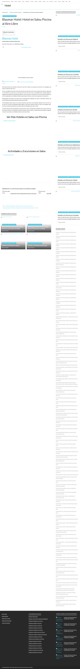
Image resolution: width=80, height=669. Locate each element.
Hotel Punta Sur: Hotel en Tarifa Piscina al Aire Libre (67, 474)
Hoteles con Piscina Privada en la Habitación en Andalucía (70, 624)
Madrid (12, 1)
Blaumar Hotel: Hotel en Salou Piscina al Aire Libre (66, 364)
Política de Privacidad (6, 620)
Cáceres (59, 1)
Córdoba (31, 1)
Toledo (23, 1)
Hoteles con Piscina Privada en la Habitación (38, 618)
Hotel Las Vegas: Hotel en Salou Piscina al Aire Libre (67, 347)
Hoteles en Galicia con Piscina (35, 641)
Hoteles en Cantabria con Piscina (36, 630)
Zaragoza (40, 1)
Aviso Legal (4, 614)
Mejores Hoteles (5, 230)
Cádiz (69, 1)
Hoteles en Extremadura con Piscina (36, 639)
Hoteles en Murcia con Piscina (35, 645)
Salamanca (27, 1)
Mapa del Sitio (5, 616)
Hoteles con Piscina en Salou (9, 120)
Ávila (66, 1)
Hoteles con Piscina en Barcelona (37, 245)
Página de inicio (5, 12)
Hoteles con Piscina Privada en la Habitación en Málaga (70, 637)
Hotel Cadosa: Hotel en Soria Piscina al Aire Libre (66, 557)
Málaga (63, 1)
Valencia (35, 1)
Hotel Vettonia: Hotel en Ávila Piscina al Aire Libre (66, 582)
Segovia (44, 1)
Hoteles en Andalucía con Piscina (36, 621)
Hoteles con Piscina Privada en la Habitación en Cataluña (70, 649)
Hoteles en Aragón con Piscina (35, 623)
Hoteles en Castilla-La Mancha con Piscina (38, 634)
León (47, 1)
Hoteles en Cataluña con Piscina (16, 12)
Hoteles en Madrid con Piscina (35, 643)
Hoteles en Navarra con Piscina (35, 648)
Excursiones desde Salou (8, 154)
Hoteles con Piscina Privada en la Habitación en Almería (70, 643)
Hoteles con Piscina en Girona (10, 245)
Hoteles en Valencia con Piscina (35, 652)
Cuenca (55, 1)
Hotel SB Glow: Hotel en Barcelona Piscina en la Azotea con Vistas (12, 227)
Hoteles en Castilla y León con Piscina (37, 632)
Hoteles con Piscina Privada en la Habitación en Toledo (70, 656)
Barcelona (51, 1)
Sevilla (15, 1)
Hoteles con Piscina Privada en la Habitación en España (70, 618)
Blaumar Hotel (10, 38)
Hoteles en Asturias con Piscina (35, 625)
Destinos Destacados (63, 36)
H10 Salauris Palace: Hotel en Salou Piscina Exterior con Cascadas (38, 227)
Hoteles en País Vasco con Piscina (36, 650)
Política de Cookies (6, 618)
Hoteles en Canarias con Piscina (35, 627)
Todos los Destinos (6, 623)
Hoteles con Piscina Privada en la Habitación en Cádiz (70, 630)
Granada (19, 1)
